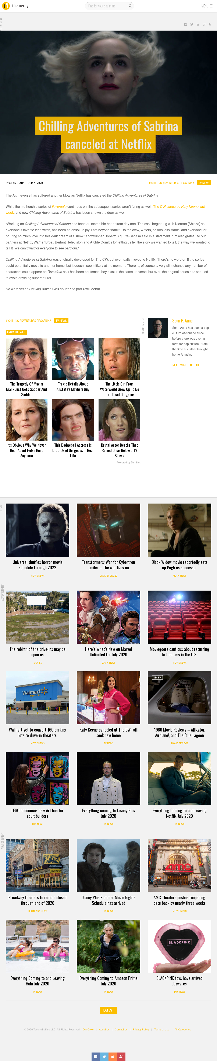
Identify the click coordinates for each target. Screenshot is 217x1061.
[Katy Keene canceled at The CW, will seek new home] (108, 697)
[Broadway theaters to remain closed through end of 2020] (37, 865)
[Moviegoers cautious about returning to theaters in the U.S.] (179, 617)
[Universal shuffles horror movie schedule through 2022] (37, 530)
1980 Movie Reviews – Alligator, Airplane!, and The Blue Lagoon (179, 732)
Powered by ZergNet (128, 462)
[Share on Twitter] (104, 1057)
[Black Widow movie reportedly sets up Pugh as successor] (179, 530)
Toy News (37, 824)
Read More (179, 365)
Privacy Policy (141, 1029)
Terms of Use (161, 1029)
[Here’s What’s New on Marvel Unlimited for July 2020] (108, 617)
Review (157, 677)
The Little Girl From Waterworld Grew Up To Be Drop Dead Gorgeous (119, 389)
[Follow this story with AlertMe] (121, 1057)
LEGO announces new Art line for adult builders (37, 813)
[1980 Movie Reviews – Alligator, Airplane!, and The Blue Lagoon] (179, 697)
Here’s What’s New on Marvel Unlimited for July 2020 (108, 652)
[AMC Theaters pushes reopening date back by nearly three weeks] (179, 865)
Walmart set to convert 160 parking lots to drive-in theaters (37, 732)
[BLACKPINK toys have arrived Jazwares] (179, 946)
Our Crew (88, 1029)
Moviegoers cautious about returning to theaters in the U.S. (179, 652)
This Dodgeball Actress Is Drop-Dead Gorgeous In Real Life (72, 450)
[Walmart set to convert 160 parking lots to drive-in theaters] (37, 697)
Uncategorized (108, 575)
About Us (104, 1029)
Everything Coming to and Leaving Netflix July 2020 (180, 813)
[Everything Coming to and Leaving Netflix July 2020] (179, 778)
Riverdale (59, 206)
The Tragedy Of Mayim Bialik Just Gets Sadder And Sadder (26, 389)
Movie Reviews (179, 743)
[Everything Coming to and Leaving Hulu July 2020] (37, 946)
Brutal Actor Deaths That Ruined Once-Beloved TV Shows (119, 450)
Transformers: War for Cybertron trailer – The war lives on (108, 565)
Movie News (38, 575)
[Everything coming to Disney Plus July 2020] (108, 778)
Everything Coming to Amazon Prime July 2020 (108, 981)
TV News (204, 182)
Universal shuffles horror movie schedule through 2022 (38, 565)
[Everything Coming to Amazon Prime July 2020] (108, 946)
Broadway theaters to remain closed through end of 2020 (37, 900)
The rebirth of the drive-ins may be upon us (37, 652)
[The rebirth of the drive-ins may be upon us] (37, 617)
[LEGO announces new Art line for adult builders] (37, 778)
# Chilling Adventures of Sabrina (171, 182)
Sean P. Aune (182, 320)
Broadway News (37, 911)
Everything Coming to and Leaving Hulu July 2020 (38, 981)
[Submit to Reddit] (112, 1057)
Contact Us (121, 1029)
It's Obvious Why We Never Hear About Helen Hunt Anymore (26, 450)
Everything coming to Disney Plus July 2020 (108, 813)
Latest (108, 1010)
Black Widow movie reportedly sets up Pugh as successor (179, 565)
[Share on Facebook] (96, 1057)
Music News (179, 575)
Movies (37, 662)
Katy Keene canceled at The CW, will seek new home (109, 732)
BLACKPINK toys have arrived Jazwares (179, 981)
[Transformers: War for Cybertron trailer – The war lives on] (108, 530)
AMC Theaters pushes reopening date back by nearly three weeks (179, 900)
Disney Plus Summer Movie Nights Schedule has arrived (108, 900)
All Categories (183, 1029)
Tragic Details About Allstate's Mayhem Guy (73, 386)
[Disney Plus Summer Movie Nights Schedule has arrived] (108, 865)
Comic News (108, 662)
